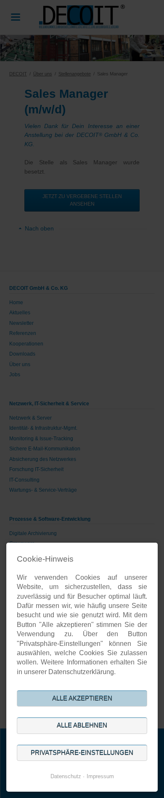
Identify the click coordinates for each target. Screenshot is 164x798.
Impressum (100, 776)
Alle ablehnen (82, 725)
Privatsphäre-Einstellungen (82, 752)
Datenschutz (65, 776)
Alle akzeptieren (82, 698)
